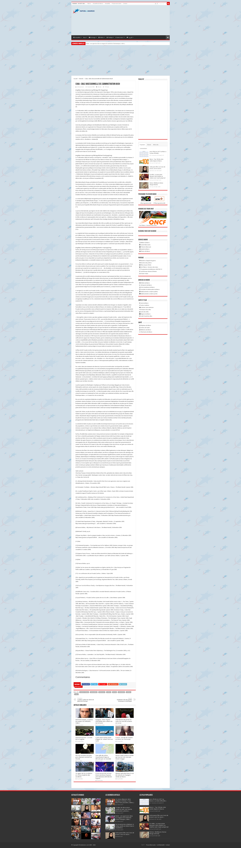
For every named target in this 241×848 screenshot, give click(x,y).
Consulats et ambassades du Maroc (150, 289)
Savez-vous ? (120, 37)
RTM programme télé (159, 203)
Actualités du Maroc (98, 3)
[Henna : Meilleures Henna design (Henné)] (144, 185)
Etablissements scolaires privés (148, 293)
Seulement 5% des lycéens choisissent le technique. (124, 700)
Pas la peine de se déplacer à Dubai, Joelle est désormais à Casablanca (104, 43)
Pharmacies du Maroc (146, 332)
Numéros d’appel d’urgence (148, 260)
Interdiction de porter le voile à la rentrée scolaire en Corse (124, 721)
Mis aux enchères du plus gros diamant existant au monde (84, 757)
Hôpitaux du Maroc (145, 325)
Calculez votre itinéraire (147, 307)
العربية (130, 37)
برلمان (76, 694)
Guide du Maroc (145, 249)
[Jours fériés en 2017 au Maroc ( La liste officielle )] (144, 154)
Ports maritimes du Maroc (147, 287)
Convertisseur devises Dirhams (148, 271)
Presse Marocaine (151, 845)
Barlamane (94, 692)
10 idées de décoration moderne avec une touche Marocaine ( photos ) (123, 809)
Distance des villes (146, 309)
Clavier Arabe (144, 273)
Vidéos (102, 37)
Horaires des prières (146, 262)
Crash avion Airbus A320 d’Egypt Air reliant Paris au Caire (104, 739)
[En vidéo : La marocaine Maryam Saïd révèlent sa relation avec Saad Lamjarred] (144, 177)
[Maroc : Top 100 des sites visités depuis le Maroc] (144, 161)
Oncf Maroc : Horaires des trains (148, 225)
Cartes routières (144, 305)
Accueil (75, 78)
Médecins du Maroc (145, 329)
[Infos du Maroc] (84, 10)
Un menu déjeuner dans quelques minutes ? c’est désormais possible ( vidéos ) (124, 800)
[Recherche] (168, 3)
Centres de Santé (145, 327)
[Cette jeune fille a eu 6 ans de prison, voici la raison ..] (144, 169)
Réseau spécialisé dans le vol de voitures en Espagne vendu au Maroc (125, 775)
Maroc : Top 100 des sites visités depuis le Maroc (157, 808)
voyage (129, 692)
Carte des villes (144, 311)
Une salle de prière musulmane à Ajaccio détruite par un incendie (103, 757)
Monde (81, 78)
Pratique (110, 37)
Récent (149, 144)
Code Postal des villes (146, 316)
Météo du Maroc (145, 242)
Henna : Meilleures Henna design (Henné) (157, 833)
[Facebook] (157, 4)
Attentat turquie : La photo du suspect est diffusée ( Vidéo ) (84, 721)
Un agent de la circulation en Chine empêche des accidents (84, 775)
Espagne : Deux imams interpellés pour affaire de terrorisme (103, 721)
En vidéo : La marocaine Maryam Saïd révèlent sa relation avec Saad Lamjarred (157, 176)
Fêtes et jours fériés (145, 265)
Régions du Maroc (145, 314)
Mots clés (155, 144)
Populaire (142, 144)
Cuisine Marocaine (145, 244)
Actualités (107, 3)
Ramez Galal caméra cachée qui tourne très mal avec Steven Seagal (124, 757)
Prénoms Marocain (146, 247)
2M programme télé (145, 203)
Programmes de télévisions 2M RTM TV (151, 269)
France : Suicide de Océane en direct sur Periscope (124, 738)
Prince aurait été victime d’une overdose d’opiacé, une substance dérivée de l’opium (103, 776)
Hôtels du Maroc (145, 283)
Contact (125, 3)
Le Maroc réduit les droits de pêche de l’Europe (85, 700)
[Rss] (155, 4)
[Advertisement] (134, 20)
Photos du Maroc (145, 251)
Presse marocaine (116, 3)
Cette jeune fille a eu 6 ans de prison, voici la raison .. (124, 833)
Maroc (89, 3)
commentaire (143, 148)
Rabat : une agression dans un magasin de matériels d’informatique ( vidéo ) (124, 817)
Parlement (121, 692)
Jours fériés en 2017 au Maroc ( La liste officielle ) (157, 800)
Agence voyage (84, 692)
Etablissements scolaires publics (149, 291)
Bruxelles (102, 692)
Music (114, 692)
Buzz (84, 37)
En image (93, 37)
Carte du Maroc (144, 303)
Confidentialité (161, 845)
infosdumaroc (80, 87)
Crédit (109, 692)
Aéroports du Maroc (146, 285)
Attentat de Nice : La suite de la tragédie (84, 738)
